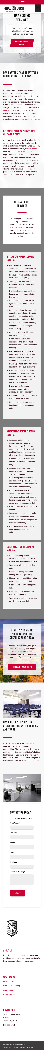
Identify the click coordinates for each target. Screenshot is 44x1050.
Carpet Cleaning (10, 990)
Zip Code (13, 862)
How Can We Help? (17, 872)
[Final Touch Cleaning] (18, 8)
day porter (32, 149)
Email (12, 852)
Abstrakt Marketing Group (17, 1044)
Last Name (14, 833)
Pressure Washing (11, 994)
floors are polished (19, 108)
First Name (15, 823)
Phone (13, 842)
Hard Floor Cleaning (11, 986)
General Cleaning (10, 981)
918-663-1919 (22, 1)
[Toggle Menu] (38, 8)
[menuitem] (7, 1047)
